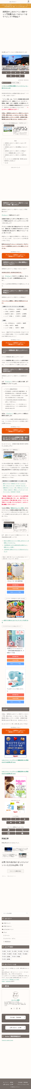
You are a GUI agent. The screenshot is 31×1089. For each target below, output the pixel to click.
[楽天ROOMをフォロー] (22, 833)
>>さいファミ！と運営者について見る (10, 979)
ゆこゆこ (23, 485)
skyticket (13, 491)
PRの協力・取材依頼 (15, 1017)
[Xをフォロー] (22, 830)
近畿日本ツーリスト (8, 487)
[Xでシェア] (6, 72)
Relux (5, 489)
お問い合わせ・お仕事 (15, 1027)
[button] (20, 76)
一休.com (17, 485)
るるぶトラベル (10, 485)
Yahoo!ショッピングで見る (15, 592)
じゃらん (22, 483)
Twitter (3, 981)
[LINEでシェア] (10, 76)
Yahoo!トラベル (15, 483)
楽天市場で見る (15, 585)
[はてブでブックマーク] (24, 72)
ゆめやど (10, 489)
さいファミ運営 (15, 1000)
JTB (4, 485)
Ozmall (18, 491)
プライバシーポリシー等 (23, 1084)
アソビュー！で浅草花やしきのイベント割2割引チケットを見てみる (15, 255)
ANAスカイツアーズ (23, 487)
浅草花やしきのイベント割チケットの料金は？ (15, 151)
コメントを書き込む (15, 871)
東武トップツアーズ (19, 489)
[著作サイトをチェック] (8, 830)
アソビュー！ (5, 215)
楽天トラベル (6, 483)
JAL (15, 487)
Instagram (8, 981)
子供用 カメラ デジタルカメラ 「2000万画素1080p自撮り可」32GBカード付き (15, 650)
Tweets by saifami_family (7, 1040)
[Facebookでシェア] (15, 72)
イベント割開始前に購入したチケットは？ (14, 153)
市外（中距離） (17, 82)
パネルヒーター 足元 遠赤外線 (14, 581)
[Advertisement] (15, 34)
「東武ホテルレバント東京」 (17, 508)
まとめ (6, 162)
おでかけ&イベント (7, 82)
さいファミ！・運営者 (8, 1082)
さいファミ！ (13, 1)
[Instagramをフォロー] (8, 833)
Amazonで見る (16, 588)
